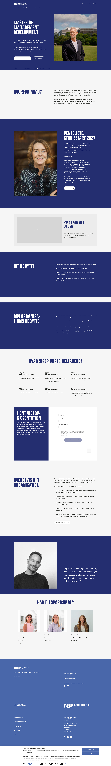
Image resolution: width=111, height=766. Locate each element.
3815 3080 (69, 680)
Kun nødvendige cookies (91, 752)
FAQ (15, 678)
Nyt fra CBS (66, 729)
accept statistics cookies (37, 229)
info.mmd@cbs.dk (71, 678)
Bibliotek (17, 730)
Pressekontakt (67, 727)
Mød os (51, 68)
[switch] (41, 764)
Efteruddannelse (21, 7)
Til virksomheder (67, 731)
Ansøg (36, 68)
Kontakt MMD (17, 676)
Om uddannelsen (27, 68)
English (83, 3)
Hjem (16, 7)
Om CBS (17, 734)
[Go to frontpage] (21, 4)
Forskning (17, 726)
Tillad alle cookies (90, 749)
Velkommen (17, 68)
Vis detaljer (67, 763)
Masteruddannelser (30, 7)
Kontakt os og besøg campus (70, 725)
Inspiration (43, 68)
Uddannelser (18, 717)
